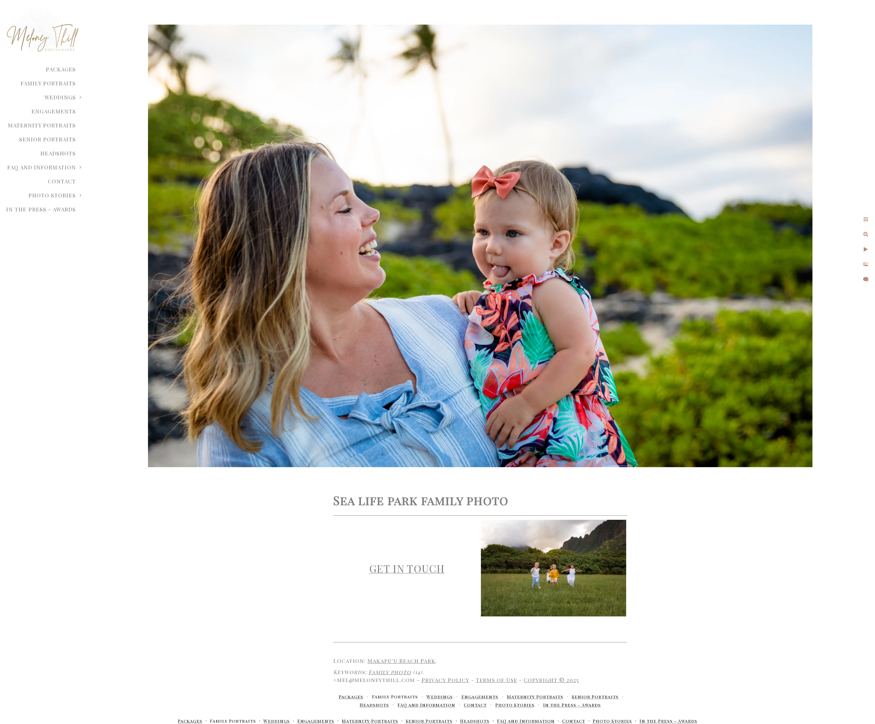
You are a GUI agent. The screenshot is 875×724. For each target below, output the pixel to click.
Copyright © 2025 (551, 679)
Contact (62, 181)
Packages (61, 69)
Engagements (53, 111)
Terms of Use (496, 679)
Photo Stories (52, 195)
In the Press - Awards (41, 209)
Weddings (60, 97)
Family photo (389, 672)
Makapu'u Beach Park (401, 660)
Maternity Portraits (42, 125)
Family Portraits (48, 83)
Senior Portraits (47, 139)
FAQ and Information (41, 167)
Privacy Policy (445, 679)
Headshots (58, 153)
